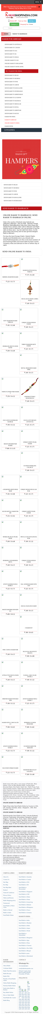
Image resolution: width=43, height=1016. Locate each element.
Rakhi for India (10, 116)
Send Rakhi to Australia (13, 44)
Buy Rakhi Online (8, 992)
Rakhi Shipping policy (9, 900)
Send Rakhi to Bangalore (13, 88)
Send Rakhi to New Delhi (25, 948)
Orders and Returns (8, 898)
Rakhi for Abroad (7, 42)
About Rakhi (6, 965)
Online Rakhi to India (12, 123)
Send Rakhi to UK (10, 54)
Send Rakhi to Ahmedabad (14, 94)
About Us (5, 877)
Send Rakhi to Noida (24, 931)
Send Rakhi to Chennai (25, 945)
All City (31, 21)
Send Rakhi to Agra (24, 940)
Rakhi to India (7, 912)
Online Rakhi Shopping (9, 983)
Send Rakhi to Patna (12, 107)
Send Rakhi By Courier (9, 997)
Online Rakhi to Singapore (14, 63)
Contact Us (6, 879)
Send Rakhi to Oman (24, 899)
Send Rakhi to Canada (12, 47)
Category (14, 24)
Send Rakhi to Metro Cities (9, 906)
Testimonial (6, 903)
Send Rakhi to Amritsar (13, 110)
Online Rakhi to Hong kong (14, 66)
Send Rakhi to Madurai (13, 100)
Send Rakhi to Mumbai (12, 78)
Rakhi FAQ (6, 976)
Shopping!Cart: (26, 24)
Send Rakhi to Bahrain (25, 904)
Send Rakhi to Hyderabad (14, 91)
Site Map (5, 882)
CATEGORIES (9, 130)
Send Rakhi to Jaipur (12, 85)
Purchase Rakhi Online (9, 985)
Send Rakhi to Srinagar (13, 104)
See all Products (34, 254)
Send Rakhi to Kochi (12, 113)
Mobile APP (13, 21)
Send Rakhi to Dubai (12, 57)
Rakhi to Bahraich (19, 34)
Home (6, 34)
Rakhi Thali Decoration (9, 971)
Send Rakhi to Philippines (26, 907)
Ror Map (5, 884)
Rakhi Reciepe (7, 973)
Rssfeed (5, 890)
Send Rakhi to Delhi (11, 75)
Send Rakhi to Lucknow (13, 97)
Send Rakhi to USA (11, 50)
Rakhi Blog (6, 1000)
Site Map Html (7, 887)
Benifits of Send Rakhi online (9, 979)
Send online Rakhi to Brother (9, 989)
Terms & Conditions (8, 892)
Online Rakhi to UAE (12, 60)
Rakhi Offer (9, 126)
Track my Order (22, 21)
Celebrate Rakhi (7, 968)
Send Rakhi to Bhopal (25, 950)
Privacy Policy (7, 895)
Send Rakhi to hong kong (26, 902)
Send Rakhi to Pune (11, 81)
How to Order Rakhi (8, 995)
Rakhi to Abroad (10, 120)
